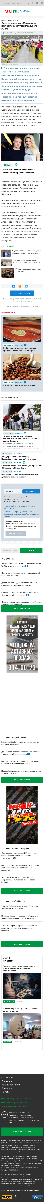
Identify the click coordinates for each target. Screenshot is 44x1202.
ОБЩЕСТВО (19, 345)
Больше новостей (22, 608)
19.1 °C (13, 3)
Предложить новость (22, 293)
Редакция (6, 1081)
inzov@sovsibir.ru (14, 1165)
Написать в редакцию (22, 1132)
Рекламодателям (10, 1084)
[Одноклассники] (20, 286)
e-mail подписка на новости (17, 1098)
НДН (27, 122)
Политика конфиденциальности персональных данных (20, 1190)
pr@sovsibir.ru (33, 1168)
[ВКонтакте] (13, 286)
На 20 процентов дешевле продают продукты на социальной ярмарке (20, 349)
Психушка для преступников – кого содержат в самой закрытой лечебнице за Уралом (21, 514)
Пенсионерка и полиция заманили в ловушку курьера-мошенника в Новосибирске (19, 968)
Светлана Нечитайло (25, 33)
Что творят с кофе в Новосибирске (19, 385)
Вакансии (6, 1088)
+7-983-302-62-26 (14, 1170)
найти (31, 551)
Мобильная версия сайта (13, 1106)
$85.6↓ (19, 3)
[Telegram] (26, 286)
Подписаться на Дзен (15, 534)
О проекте (7, 1077)
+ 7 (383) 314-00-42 (21, 1163)
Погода (5, 1091)
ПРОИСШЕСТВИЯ (9, 1001)
